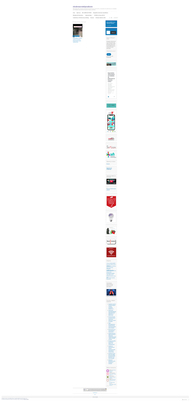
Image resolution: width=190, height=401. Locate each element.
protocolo (108, 275)
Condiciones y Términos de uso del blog (81, 17)
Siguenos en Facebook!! (109, 168)
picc (110, 274)
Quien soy (79, 12)
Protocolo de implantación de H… (112, 380)
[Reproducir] (107, 183)
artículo (109, 264)
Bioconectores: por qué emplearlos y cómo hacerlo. (112, 330)
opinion (108, 274)
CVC (114, 266)
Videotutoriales (88, 15)
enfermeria (110, 270)
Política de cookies (26, 399)
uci (107, 277)
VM (110, 278)
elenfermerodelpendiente (83, 6)
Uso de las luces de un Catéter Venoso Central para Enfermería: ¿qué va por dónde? (112, 319)
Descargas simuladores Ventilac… (112, 371)
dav (115, 266)
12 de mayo (108, 263)
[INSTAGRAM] (109, 17)
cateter (115, 264)
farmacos (115, 270)
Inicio (74, 12)
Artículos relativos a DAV (101, 17)
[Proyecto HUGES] (111, 189)
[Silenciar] (114, 183)
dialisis (107, 267)
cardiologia (112, 264)
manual (112, 273)
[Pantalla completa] (115, 183)
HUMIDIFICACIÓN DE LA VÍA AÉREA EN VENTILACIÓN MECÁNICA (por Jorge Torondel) (112, 356)
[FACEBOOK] (111, 17)
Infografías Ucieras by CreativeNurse (100, 12)
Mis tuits (108, 163)
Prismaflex (112, 274)
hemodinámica (109, 273)
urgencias (110, 277)
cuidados (112, 266)
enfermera (109, 268)
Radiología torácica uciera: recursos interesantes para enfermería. (77, 40)
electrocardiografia (110, 267)
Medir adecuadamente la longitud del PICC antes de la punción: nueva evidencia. (112, 325)
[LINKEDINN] (116, 17)
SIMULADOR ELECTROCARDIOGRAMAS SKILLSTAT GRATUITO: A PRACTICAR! (112, 313)
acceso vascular (112, 263)
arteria (107, 264)
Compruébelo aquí (95, 392)
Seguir (109, 54)
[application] (111, 181)
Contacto (92, 17)
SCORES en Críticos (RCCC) (99, 15)
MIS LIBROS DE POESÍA (86, 12)
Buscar (108, 30)
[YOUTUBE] (114, 17)
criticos (109, 266)
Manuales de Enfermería (78, 15)
